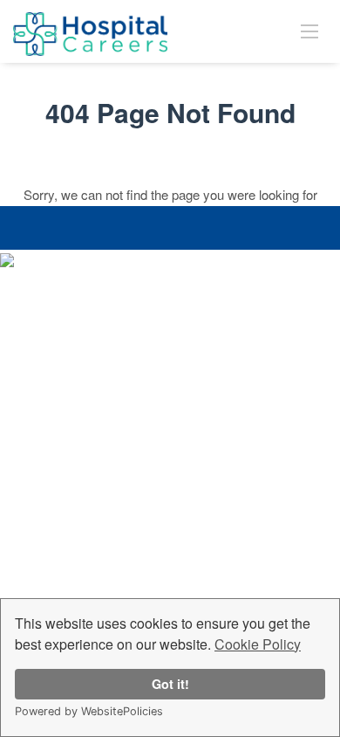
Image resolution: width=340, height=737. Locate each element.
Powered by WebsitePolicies (89, 711)
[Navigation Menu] (309, 30)
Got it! (170, 683)
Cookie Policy (257, 644)
